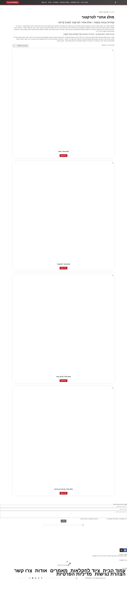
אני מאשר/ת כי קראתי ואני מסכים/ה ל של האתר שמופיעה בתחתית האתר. (103, 519)
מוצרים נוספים (64, 2)
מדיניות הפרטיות (102, 519)
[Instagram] (121, 550)
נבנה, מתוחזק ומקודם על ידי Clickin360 (95, 578)
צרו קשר (44, 2)
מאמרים (55, 2)
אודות (50, 2)
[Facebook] (125, 550)
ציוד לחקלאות (74, 2)
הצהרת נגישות (110, 574)
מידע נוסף (63, 155)
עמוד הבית (84, 2)
